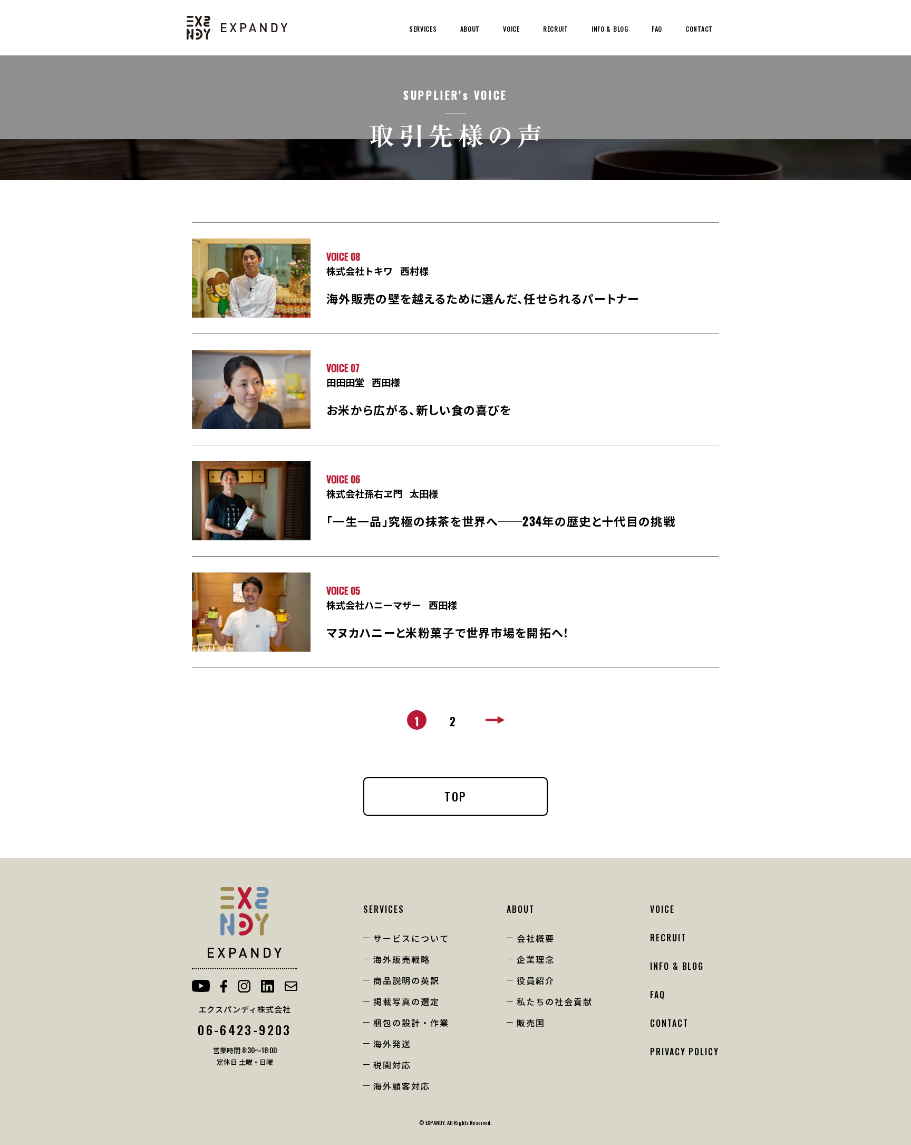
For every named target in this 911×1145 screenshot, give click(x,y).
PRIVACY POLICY (684, 1051)
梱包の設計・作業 (411, 1022)
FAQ (657, 28)
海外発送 (392, 1043)
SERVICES (423, 28)
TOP (455, 796)
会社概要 (536, 938)
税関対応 (392, 1064)
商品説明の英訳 (406, 980)
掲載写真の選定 (406, 1001)
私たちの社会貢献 (554, 1001)
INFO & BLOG (610, 28)
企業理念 (536, 959)
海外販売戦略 (401, 959)
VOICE (511, 28)
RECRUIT (555, 28)
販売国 (531, 1022)
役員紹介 (536, 980)
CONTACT (699, 28)
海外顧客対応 (401, 1086)
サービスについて (411, 938)
